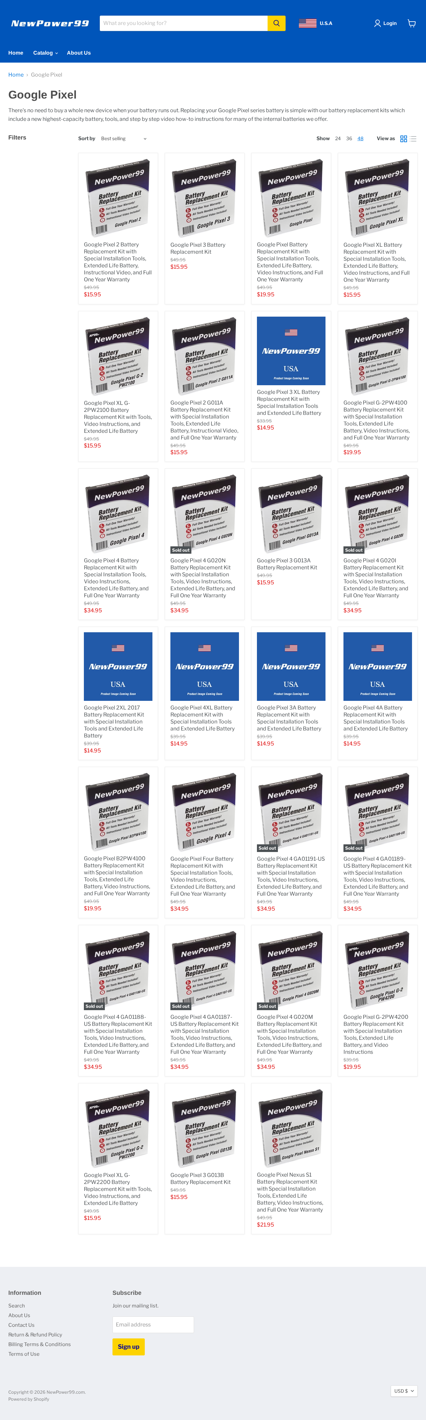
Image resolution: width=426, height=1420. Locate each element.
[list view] (413, 138)
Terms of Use (24, 1354)
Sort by (86, 139)
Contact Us (21, 1325)
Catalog (43, 53)
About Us (79, 53)
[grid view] (403, 138)
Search (16, 1306)
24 (338, 138)
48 (360, 138)
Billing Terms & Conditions (39, 1344)
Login (390, 23)
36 (349, 138)
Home (15, 53)
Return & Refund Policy (35, 1335)
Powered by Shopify (28, 1399)
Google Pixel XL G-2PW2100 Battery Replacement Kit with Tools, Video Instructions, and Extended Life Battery (118, 417)
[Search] (277, 23)
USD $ (401, 1391)
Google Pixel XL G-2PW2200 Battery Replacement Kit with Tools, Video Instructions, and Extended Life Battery (118, 1189)
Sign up (128, 1346)
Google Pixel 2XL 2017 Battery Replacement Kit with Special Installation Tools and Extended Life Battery (114, 722)
